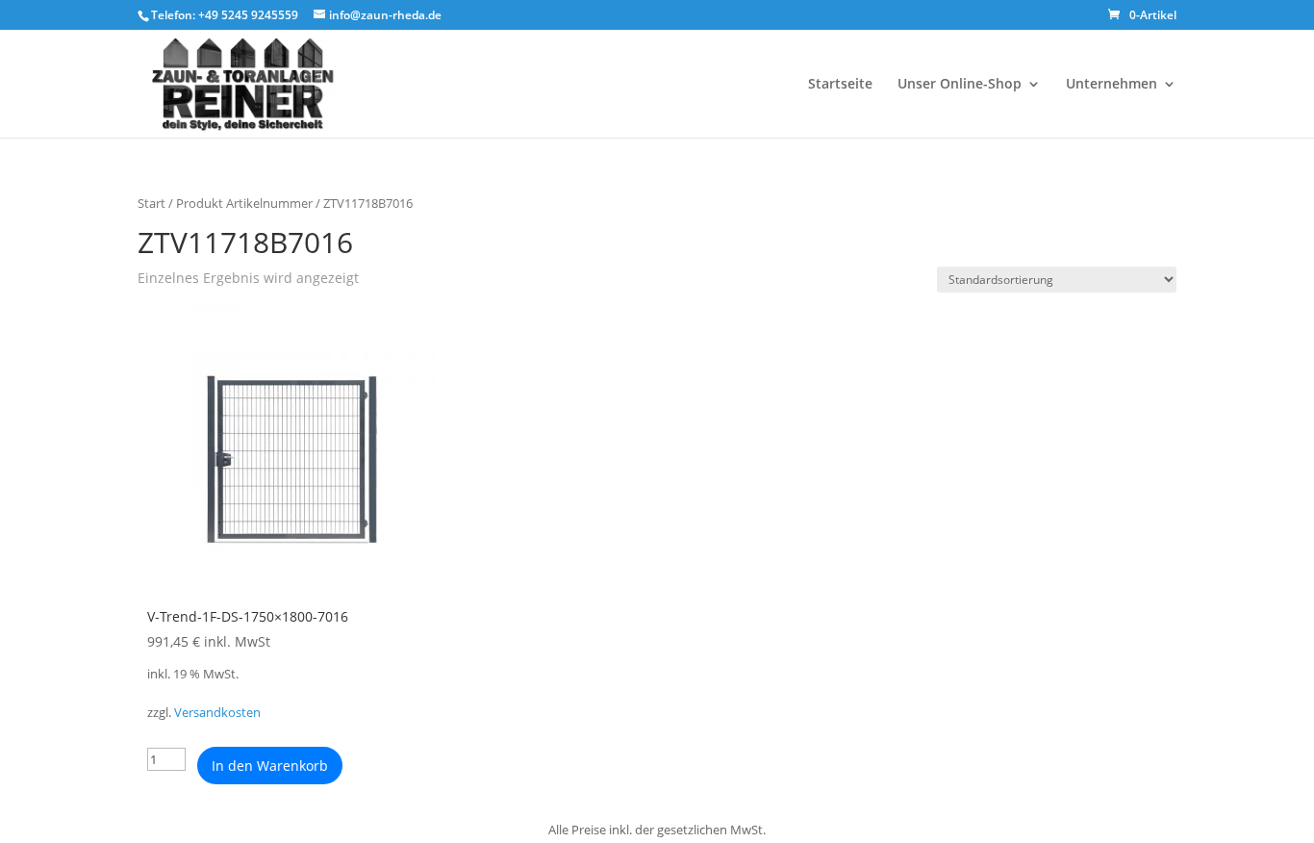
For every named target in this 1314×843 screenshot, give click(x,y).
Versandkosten (217, 712)
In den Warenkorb (270, 765)
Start (151, 203)
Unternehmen (1111, 84)
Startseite (840, 84)
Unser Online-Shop (959, 84)
